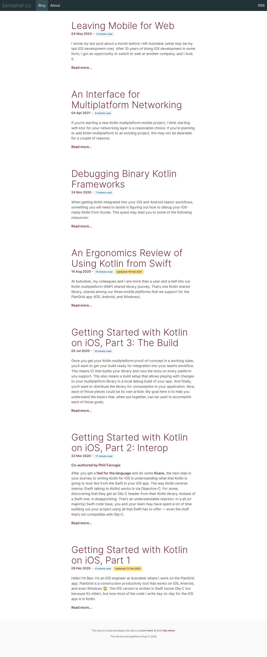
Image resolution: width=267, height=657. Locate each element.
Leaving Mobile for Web (122, 25)
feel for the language (114, 473)
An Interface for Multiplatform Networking (126, 99)
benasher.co (16, 5)
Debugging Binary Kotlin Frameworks (124, 179)
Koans (159, 473)
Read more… (81, 68)
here (150, 630)
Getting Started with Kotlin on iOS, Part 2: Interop (129, 442)
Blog (42, 5)
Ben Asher (169, 630)
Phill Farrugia (109, 465)
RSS (261, 5)
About (55, 5)
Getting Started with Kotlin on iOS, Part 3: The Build (129, 337)
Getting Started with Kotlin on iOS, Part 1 (129, 555)
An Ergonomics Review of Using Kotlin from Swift (127, 258)
